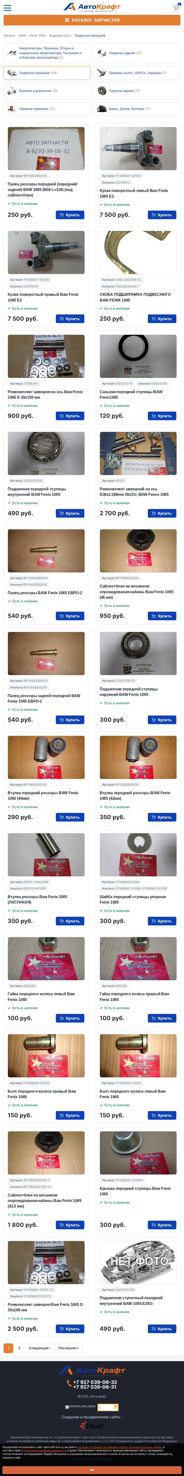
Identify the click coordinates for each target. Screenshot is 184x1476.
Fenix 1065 (37, 35)
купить (73, 214)
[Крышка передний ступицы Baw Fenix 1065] (138, 1152)
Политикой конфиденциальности (45, 1450)
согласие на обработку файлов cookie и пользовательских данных (119, 1447)
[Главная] (92, 7)
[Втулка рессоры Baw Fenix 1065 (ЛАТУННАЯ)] (46, 854)
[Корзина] (176, 8)
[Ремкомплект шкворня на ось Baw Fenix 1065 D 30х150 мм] (46, 356)
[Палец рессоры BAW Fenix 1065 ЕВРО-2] (46, 550)
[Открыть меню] (7, 8)
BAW (22, 35)
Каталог (10, 35)
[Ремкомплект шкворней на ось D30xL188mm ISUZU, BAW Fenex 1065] (138, 453)
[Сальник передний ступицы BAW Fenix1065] (138, 356)
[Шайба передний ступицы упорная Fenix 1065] (138, 854)
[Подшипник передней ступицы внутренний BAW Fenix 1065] (46, 453)
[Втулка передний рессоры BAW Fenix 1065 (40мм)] (46, 757)
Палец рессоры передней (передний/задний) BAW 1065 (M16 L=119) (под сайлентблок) (42, 189)
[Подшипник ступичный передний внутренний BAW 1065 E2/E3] (138, 1262)
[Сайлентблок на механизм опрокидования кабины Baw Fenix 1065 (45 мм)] (138, 550)
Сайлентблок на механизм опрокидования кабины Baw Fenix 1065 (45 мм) (136, 591)
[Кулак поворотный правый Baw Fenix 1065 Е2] (46, 252)
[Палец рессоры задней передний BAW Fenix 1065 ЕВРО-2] (46, 653)
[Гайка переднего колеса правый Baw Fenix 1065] (138, 958)
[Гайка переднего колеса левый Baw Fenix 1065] (46, 958)
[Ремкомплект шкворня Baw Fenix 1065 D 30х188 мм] (46, 1262)
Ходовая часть (60, 35)
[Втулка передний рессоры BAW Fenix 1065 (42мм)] (138, 757)
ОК (92, 1470)
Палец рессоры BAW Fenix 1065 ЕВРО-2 (45, 593)
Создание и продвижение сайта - (92, 1417)
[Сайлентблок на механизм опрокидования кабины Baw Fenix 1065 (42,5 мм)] (46, 1152)
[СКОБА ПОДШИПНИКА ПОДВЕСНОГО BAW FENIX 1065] (138, 252)
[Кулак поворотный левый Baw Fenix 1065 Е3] (138, 148)
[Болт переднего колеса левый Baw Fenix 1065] (138, 1055)
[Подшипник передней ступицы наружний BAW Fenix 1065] (138, 653)
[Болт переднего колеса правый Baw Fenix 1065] (46, 1055)
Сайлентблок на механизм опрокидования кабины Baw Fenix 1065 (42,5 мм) (44, 1200)
